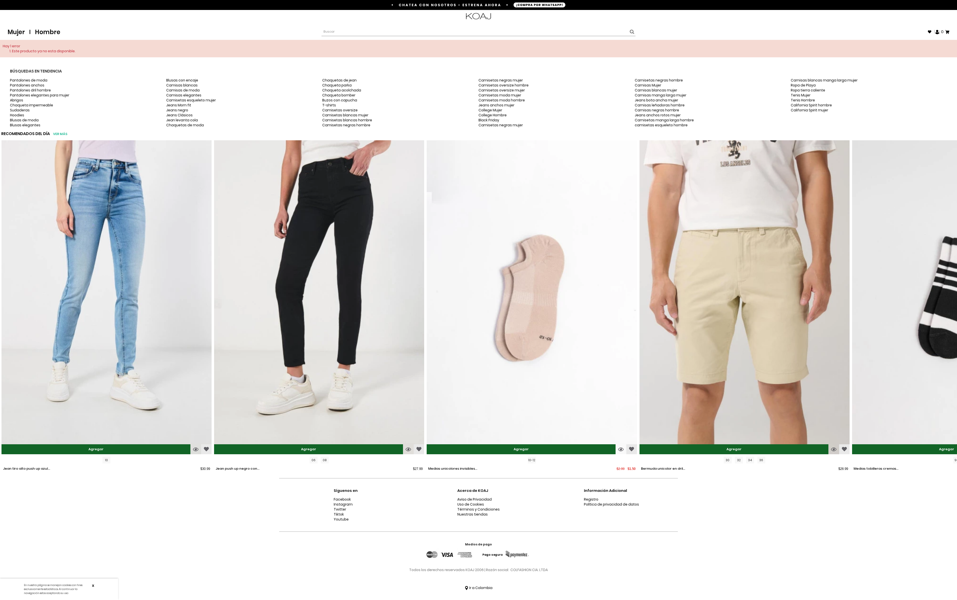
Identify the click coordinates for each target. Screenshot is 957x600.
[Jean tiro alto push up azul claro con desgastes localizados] (106, 297)
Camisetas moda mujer (499, 95)
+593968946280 (936, 16)
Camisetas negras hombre (346, 125)
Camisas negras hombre (657, 110)
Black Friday (488, 120)
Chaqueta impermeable (31, 105)
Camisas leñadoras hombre (660, 105)
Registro (591, 499)
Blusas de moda (24, 120)
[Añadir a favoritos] (206, 449)
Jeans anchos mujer (496, 105)
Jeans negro (177, 110)
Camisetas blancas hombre (347, 120)
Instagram (343, 504)
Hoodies (17, 115)
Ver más (60, 134)
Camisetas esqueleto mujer (191, 100)
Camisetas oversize (340, 110)
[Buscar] (631, 32)
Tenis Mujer (800, 95)
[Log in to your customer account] (937, 31)
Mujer (16, 32)
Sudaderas (20, 110)
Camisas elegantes (183, 95)
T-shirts (329, 105)
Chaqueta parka (337, 85)
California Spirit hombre (811, 105)
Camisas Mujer (648, 85)
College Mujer (490, 110)
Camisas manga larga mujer (660, 95)
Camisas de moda (183, 90)
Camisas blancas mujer (656, 90)
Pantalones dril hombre (30, 90)
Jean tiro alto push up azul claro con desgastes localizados (25, 469)
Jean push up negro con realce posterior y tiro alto (238, 469)
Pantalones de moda (28, 80)
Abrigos (16, 100)
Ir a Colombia (480, 587)
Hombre (47, 32)
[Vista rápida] (195, 449)
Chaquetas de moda (185, 125)
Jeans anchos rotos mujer (658, 115)
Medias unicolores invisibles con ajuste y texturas (451, 469)
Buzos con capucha (339, 100)
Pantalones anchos (27, 85)
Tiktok (339, 514)
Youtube (341, 519)
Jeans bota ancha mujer (656, 100)
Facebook (342, 499)
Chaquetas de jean (339, 80)
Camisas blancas (182, 85)
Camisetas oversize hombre (503, 85)
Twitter (340, 509)
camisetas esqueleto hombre (661, 125)
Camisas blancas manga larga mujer (824, 80)
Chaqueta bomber (338, 95)
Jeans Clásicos (179, 115)
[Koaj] (478, 16)
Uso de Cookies (470, 504)
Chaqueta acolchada (341, 90)
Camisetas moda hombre (501, 100)
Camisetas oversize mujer (501, 90)
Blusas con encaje (182, 80)
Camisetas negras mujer (500, 80)
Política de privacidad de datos (611, 504)
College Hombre (492, 115)
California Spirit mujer (809, 110)
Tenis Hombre (803, 100)
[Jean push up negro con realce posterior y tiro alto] (319, 297)
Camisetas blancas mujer (345, 115)
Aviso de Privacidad (474, 499)
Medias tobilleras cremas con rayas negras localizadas (875, 469)
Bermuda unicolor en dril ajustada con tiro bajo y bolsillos (662, 469)
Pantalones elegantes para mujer (39, 95)
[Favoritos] (929, 31)
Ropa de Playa (803, 85)
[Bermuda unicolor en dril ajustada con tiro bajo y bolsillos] (744, 297)
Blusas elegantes (25, 125)
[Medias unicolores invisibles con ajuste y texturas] (532, 297)
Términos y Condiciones (478, 509)
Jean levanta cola (182, 120)
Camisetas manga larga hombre (664, 120)
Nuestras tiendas (472, 514)
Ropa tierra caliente (808, 90)
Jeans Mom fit (178, 105)
